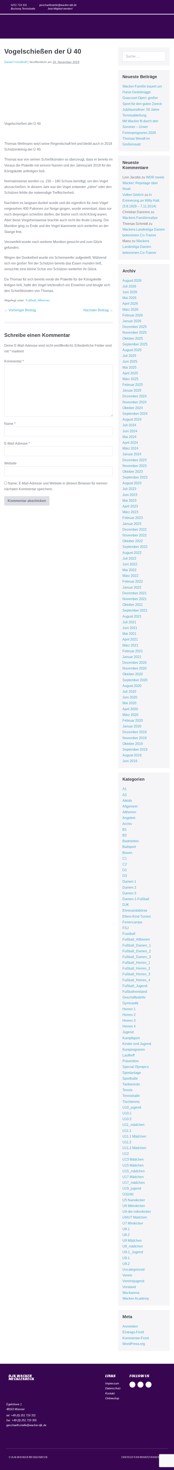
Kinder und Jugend (136, 1044)
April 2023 (130, 506)
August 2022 (132, 553)
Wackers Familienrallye (140, 218)
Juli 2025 (129, 356)
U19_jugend (131, 1188)
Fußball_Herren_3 (136, 974)
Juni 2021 (129, 628)
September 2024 (134, 413)
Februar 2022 (132, 581)
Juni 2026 (129, 292)
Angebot (128, 818)
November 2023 (134, 466)
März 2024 (130, 448)
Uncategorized (133, 1269)
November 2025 (134, 332)
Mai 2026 (129, 298)
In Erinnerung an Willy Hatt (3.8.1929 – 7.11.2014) (140, 200)
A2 (124, 795)
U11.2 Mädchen (134, 1148)
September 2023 (134, 477)
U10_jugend (131, 1107)
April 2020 (130, 709)
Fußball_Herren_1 (136, 962)
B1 (124, 829)
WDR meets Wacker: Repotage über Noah (143, 183)
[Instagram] (157, 7)
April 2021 (130, 639)
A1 (124, 789)
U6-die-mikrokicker (136, 1211)
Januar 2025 (131, 390)
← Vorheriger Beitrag (20, 310)
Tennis (127, 1090)
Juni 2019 (129, 761)
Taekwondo (131, 1084)
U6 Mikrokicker (133, 1206)
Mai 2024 (129, 437)
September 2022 (134, 547)
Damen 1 (129, 881)
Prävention (130, 1061)
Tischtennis (131, 1102)
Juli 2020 (129, 691)
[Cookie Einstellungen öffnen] (9, 1464)
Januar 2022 (131, 587)
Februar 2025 (132, 385)
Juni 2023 (129, 495)
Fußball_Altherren (38, 300)
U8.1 (126, 1229)
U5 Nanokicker (133, 1200)
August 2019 (132, 755)
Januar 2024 (131, 454)
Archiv (127, 824)
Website (10, 463)
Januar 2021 (131, 657)
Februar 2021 (132, 651)
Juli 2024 (129, 425)
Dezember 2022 (134, 529)
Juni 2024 (129, 431)
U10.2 (127, 1119)
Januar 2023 (131, 524)
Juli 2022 (129, 558)
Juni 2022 (129, 564)
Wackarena (130, 1293)
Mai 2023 (129, 500)
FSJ (125, 928)
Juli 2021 (129, 622)
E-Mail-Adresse (17, 443)
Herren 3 (129, 1020)
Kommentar (14, 361)
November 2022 (134, 535)
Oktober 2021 (132, 604)
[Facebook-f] (149, 7)
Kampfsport (131, 1038)
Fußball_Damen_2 (136, 951)
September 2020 (134, 680)
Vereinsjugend (133, 1281)
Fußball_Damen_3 (136, 957)
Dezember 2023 (134, 460)
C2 (124, 864)
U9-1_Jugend (132, 1252)
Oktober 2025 (132, 338)
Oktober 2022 (132, 541)
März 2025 (130, 379)
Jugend (128, 1032)
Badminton (130, 841)
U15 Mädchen (133, 1165)
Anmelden (130, 1326)
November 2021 (134, 599)
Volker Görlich (133, 195)
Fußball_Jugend (134, 986)
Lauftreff (128, 1055)
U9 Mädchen (132, 1240)
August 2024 (132, 419)
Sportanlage (131, 1073)
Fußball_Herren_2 (136, 968)
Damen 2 (129, 887)
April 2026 (130, 303)
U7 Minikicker (132, 1223)
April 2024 (130, 442)
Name (9, 423)
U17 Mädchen (133, 1177)
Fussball (128, 933)
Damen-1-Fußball (135, 899)
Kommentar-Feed (135, 1338)
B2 (124, 835)
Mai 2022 (129, 570)
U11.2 (126, 1142)
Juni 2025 (129, 361)
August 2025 (132, 350)
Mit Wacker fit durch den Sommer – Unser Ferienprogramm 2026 (140, 126)
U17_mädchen (133, 1182)
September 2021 (134, 610)
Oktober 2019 (132, 744)
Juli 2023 (129, 489)
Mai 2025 (129, 367)
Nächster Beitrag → (98, 310)
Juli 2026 (129, 286)
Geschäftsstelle (134, 997)
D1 (124, 870)
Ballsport (129, 847)
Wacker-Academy (135, 1298)
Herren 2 (129, 1015)
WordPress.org (133, 1344)
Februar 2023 (132, 518)
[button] (167, 26)
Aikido (127, 800)
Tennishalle (131, 1096)
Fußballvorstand (134, 991)
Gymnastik (130, 1003)
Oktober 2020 (132, 674)
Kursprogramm (133, 1049)
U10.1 (127, 1113)
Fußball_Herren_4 (136, 980)
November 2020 (134, 668)
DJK (125, 905)
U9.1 (126, 1258)
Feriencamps (132, 922)
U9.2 (126, 1264)
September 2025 (134, 344)
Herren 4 (129, 1026)
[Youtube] (165, 7)
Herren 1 (129, 1009)
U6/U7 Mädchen (134, 1217)
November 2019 (134, 738)
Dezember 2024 (134, 396)
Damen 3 (129, 893)
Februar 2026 (132, 315)
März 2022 (130, 576)
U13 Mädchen (133, 1159)
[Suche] (160, 56)
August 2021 (132, 616)
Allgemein (130, 806)
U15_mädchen (133, 1171)
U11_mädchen (133, 1125)
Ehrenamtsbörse (134, 910)
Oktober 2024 (132, 408)
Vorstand (129, 1287)
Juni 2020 (129, 697)
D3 (124, 876)
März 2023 (130, 512)
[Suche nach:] (144, 56)
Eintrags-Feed (133, 1332)
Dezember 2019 (134, 732)
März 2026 (130, 309)
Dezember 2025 (134, 327)
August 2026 (132, 280)
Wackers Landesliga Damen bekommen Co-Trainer (139, 246)
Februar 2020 (132, 720)
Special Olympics (135, 1067)
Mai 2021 (129, 633)
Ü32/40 (127, 1194)
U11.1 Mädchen (134, 1136)
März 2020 (130, 715)
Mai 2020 (129, 703)
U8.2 (126, 1235)
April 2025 (130, 373)
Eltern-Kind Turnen (136, 916)
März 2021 (130, 645)
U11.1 (126, 1130)
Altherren (129, 812)
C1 (124, 858)
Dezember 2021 (134, 593)
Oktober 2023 (132, 471)
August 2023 (132, 483)
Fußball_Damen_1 (136, 945)
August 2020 (132, 686)
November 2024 (134, 402)
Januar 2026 (131, 321)
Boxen (127, 853)
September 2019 (134, 749)
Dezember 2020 (134, 662)
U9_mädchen (132, 1246)
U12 (125, 1153)
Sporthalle (130, 1078)
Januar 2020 (131, 726)
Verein (127, 1275)
